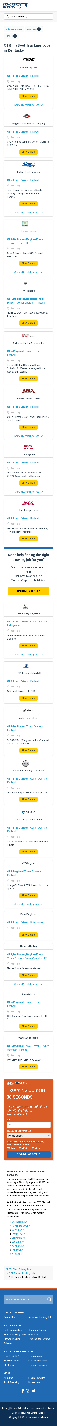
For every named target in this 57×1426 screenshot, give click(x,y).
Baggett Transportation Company (28, 123)
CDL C (37, 1148)
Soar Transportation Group (28, 819)
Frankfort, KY (18, 1234)
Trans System (28, 454)
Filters (11, 36)
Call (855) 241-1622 (28, 591)
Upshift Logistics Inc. (28, 1038)
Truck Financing (11, 1382)
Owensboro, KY (19, 1222)
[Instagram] (27, 1391)
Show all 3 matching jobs (27, 105)
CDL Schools (10, 1365)
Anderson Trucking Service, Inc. (28, 770)
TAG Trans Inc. (28, 290)
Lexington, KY (18, 1238)
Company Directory (38, 1330)
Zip (8, 1120)
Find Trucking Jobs (13, 1330)
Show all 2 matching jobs (27, 212)
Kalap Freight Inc (28, 914)
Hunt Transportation (29, 510)
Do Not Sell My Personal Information (28, 1408)
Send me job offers (28, 1154)
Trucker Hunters (29, 231)
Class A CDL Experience (19, 1131)
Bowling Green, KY (21, 1226)
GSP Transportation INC (29, 673)
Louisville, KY (18, 1242)
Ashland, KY (18, 1254)
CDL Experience (14, 29)
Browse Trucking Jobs (15, 1334)
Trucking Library (12, 1360)
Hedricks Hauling (28, 946)
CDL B (24, 1148)
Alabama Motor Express (28, 398)
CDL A (12, 1148)
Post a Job (33, 1334)
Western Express (28, 67)
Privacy (5, 1408)
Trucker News (35, 1356)
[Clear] (50, 17)
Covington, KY (19, 1230)
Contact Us (9, 1317)
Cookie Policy (18, 1413)
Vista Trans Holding (28, 718)
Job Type (33, 29)
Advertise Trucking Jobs (40, 1317)
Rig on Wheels (28, 994)
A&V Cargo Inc (28, 863)
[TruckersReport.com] (15, 7)
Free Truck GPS (11, 1356)
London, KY (17, 1250)
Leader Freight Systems (28, 613)
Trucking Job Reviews (39, 1339)
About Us (8, 1378)
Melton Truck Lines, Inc (28, 172)
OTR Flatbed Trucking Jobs (22, 1273)
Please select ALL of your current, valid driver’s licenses (25, 1143)
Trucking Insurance (37, 1365)
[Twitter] (33, 1391)
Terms (51, 1408)
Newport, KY (18, 1246)
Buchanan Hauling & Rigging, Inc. (29, 343)
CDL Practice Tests (37, 1360)
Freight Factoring (36, 1378)
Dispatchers (34, 1382)
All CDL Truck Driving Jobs (18, 1269)
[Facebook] (23, 1391)
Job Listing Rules (34, 1413)
